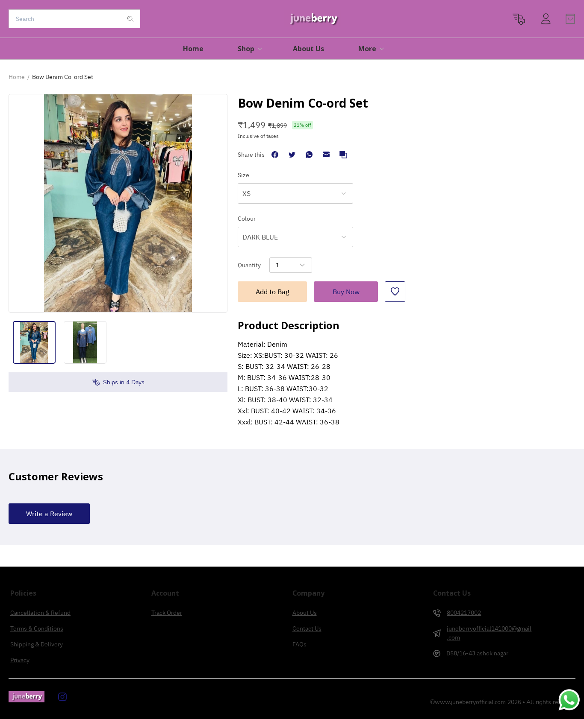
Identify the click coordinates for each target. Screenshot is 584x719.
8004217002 (464, 613)
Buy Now (346, 291)
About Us (304, 613)
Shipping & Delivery (36, 644)
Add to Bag (272, 291)
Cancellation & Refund (40, 613)
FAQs (299, 644)
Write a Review (49, 513)
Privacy (19, 660)
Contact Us (306, 628)
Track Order (166, 613)
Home (17, 77)
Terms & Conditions (36, 628)
